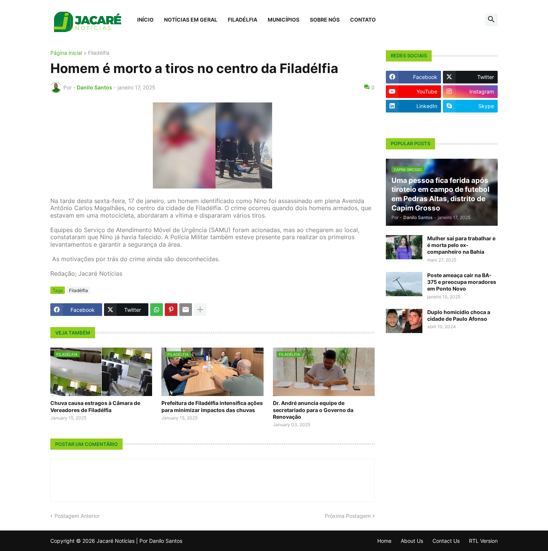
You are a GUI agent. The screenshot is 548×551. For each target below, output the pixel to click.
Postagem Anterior (77, 516)
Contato (363, 19)
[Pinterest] (171, 309)
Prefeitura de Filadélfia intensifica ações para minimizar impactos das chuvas (212, 406)
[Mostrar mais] (200, 309)
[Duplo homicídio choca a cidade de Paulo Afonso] (404, 321)
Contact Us (446, 541)
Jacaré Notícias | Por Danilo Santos (139, 541)
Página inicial (66, 53)
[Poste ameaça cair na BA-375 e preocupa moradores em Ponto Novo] (404, 284)
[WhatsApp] (156, 309)
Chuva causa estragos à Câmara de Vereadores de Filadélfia (95, 406)
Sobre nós (325, 19)
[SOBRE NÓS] (470, 120)
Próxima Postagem (348, 516)
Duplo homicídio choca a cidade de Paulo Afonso (458, 315)
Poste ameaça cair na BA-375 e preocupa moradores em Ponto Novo (461, 282)
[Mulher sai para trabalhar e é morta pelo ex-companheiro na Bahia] (404, 247)
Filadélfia (242, 19)
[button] (491, 19)
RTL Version (483, 541)
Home (384, 541)
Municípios (283, 19)
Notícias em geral (190, 19)
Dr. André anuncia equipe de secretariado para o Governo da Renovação (313, 409)
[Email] (185, 309)
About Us (412, 541)
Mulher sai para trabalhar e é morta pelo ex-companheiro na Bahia (461, 245)
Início (145, 19)
